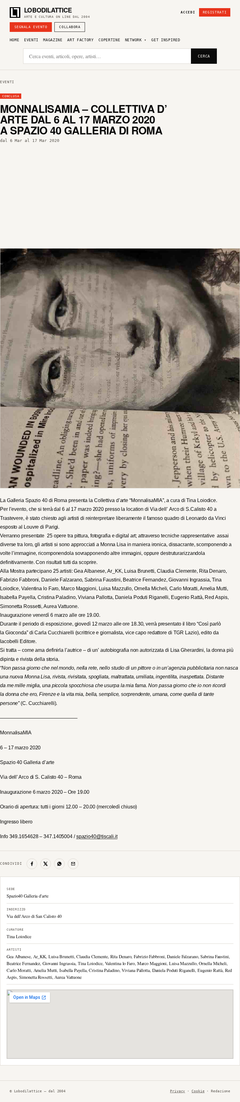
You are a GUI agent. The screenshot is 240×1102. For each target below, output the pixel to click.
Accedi (188, 12)
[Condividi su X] (45, 863)
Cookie (198, 1091)
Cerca (204, 56)
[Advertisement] (120, 194)
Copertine (109, 40)
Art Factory (80, 40)
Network (133, 40)
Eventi (31, 40)
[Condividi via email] (73, 863)
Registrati (215, 12)
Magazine (52, 40)
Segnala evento (31, 27)
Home (14, 40)
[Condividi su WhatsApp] (59, 863)
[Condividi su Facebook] (32, 863)
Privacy (177, 1091)
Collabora (69, 27)
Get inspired (165, 40)
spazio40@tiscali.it (97, 836)
